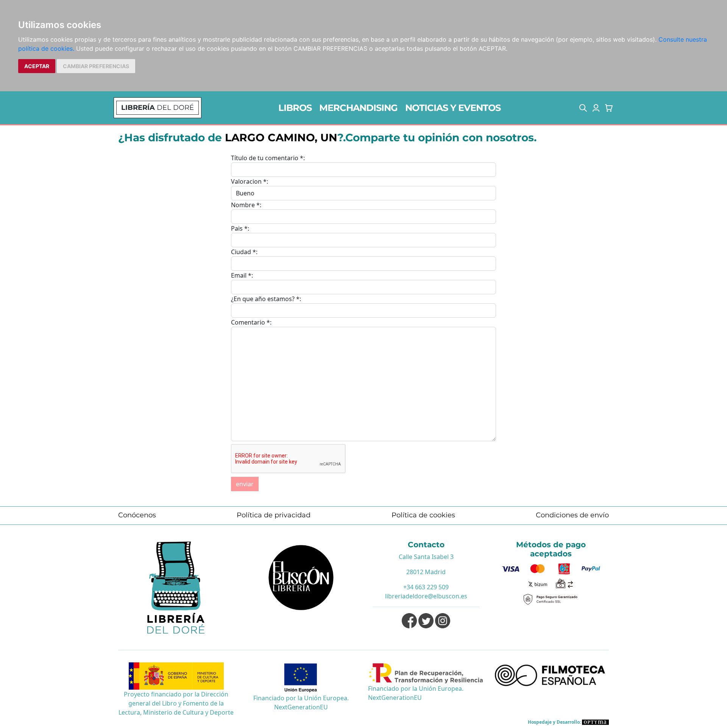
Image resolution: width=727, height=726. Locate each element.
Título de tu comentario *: (268, 158)
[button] (583, 108)
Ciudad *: (244, 252)
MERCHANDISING (358, 107)
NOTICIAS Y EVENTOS (453, 107)
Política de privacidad (273, 515)
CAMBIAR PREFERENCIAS (96, 66)
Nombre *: (246, 205)
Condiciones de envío (572, 515)
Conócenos (137, 515)
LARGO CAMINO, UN (281, 137)
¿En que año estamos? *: (266, 299)
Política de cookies (423, 515)
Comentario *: (251, 322)
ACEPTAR (36, 66)
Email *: (242, 275)
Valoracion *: (249, 181)
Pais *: (240, 228)
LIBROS (295, 107)
